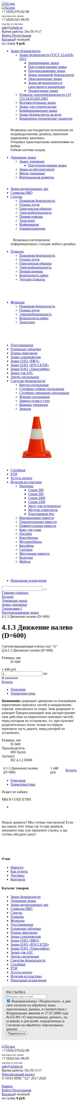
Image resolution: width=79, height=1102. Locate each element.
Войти (7, 35)
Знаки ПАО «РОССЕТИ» (30, 944)
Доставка (17, 875)
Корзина (8, 39)
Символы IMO (21, 909)
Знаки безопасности (26, 897)
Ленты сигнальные (25, 956)
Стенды (16, 913)
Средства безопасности (28, 960)
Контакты (18, 879)
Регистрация (21, 35)
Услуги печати (21, 972)
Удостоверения (22, 924)
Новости (17, 867)
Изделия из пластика (26, 976)
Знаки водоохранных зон (29, 905)
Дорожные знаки (23, 901)
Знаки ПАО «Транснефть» (30, 948)
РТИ (14, 968)
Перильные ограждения (28, 980)
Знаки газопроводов (26, 936)
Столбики (18, 964)
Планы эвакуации (24, 932)
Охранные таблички (26, 928)
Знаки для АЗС (22, 952)
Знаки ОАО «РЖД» (25, 940)
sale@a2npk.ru (12, 27)
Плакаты (17, 916)
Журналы (18, 920)
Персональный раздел (18, 1074)
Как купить (19, 871)
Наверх (7, 1086)
